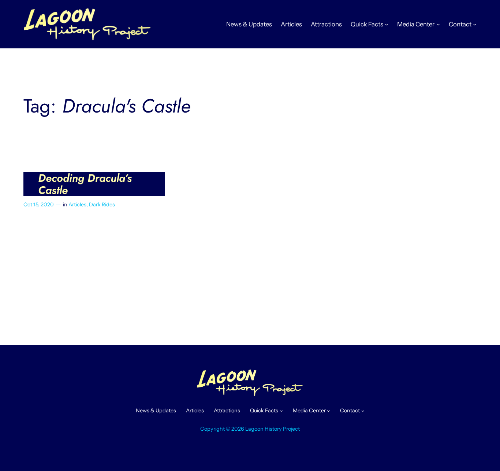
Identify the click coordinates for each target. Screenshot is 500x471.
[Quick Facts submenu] (386, 24)
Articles (77, 204)
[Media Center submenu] (438, 24)
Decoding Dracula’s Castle (85, 184)
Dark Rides (102, 204)
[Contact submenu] (475, 24)
